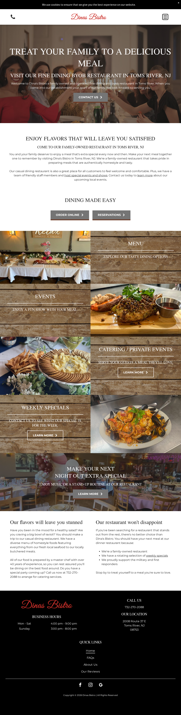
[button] (165, 17)
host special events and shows (85, 175)
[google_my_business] (101, 685)
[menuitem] (90, 650)
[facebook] (80, 685)
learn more (145, 175)
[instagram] (90, 685)
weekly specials (157, 555)
